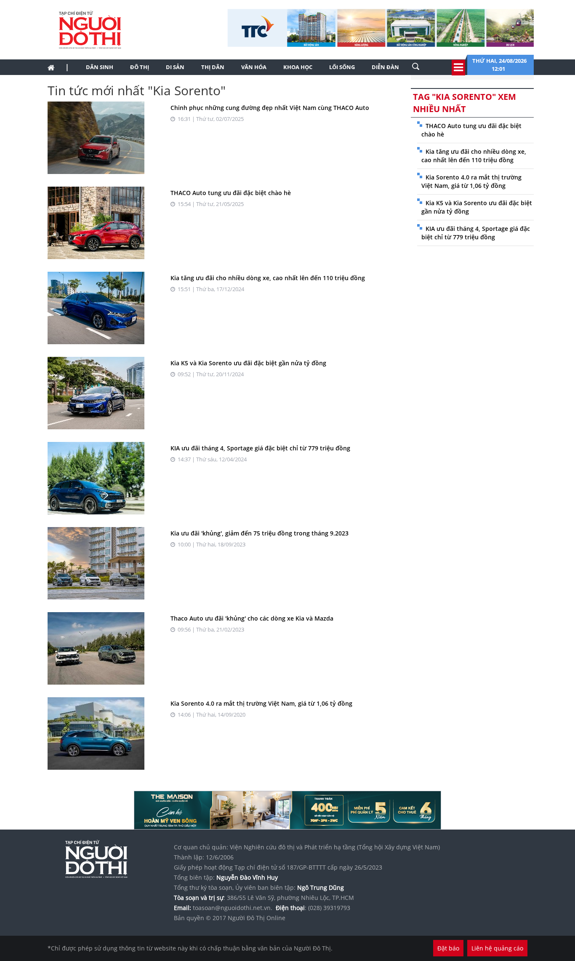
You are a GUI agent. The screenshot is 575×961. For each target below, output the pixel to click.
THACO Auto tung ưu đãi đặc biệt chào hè (230, 193)
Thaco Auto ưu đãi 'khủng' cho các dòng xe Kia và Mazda (251, 618)
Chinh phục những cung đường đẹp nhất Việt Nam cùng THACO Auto (269, 108)
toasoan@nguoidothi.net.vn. (232, 908)
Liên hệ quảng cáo (497, 948)
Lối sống (342, 67)
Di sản (175, 67)
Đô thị (139, 67)
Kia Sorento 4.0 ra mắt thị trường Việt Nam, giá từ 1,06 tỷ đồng (261, 703)
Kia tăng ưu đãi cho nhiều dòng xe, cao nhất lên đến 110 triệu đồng (267, 278)
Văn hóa (253, 67)
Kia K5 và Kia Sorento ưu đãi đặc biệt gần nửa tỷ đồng (248, 363)
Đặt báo (448, 948)
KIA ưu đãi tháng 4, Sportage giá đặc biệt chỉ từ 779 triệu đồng (260, 448)
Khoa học (297, 67)
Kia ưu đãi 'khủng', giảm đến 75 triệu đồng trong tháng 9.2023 (259, 533)
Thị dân (212, 67)
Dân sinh (99, 67)
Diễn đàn (385, 67)
